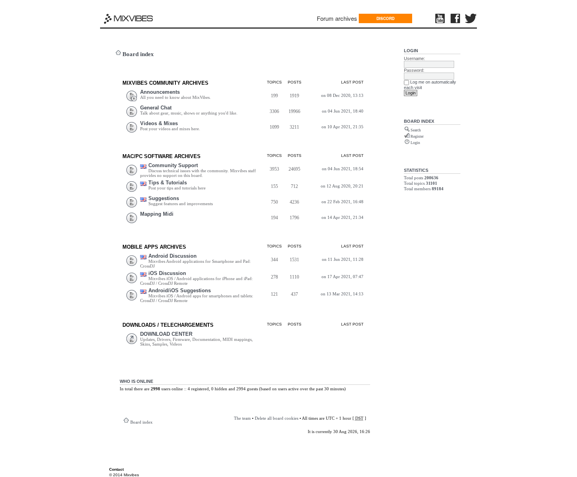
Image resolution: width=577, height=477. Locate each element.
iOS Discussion (167, 273)
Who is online (136, 381)
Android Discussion (172, 256)
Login (411, 50)
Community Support (173, 165)
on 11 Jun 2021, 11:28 (342, 259)
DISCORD (385, 18)
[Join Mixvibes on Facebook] (455, 18)
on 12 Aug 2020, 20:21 (342, 186)
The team (242, 418)
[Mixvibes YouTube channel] (440, 18)
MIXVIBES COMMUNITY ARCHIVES (165, 83)
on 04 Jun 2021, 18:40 (342, 111)
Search (416, 130)
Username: (414, 58)
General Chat (156, 108)
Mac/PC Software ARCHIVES (161, 156)
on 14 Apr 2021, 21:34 (342, 217)
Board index (138, 54)
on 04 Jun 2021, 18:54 (342, 168)
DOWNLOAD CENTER (166, 334)
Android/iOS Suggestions (179, 290)
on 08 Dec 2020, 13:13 (342, 95)
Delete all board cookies (276, 418)
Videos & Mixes (159, 123)
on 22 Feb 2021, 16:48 (342, 201)
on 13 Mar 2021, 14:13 (342, 293)
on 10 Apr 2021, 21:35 (342, 126)
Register (417, 136)
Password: (414, 70)
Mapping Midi (156, 214)
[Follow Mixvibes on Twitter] (471, 18)
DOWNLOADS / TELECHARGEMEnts (168, 325)
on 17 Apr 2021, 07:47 (342, 276)
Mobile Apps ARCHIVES (154, 247)
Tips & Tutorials (167, 183)
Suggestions (163, 198)
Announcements (160, 92)
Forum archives (337, 18)
